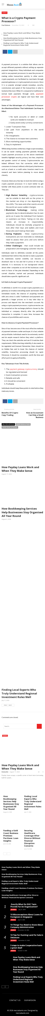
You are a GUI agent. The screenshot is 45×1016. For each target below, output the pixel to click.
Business (13, 909)
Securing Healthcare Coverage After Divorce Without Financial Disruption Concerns (32, 838)
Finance (4, 12)
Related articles (8, 424)
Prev (5, 705)
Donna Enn (5, 772)
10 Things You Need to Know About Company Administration (26, 926)
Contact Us (14, 1000)
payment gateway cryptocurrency (23, 369)
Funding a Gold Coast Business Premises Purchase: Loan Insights (10, 835)
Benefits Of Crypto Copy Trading (10, 414)
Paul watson (6, 25)
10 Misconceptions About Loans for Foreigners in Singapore (26, 915)
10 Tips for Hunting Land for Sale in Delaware (26, 936)
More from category (10, 427)
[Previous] (5, 853)
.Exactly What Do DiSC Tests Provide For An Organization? (24, 905)
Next (10, 705)
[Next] (8, 853)
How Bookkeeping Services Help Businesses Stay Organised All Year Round (22, 39)
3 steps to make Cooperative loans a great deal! (26, 946)
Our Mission (30, 1000)
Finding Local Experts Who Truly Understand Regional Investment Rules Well (20, 44)
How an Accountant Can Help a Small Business (34, 415)
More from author (23, 424)
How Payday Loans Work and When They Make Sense (21, 34)
